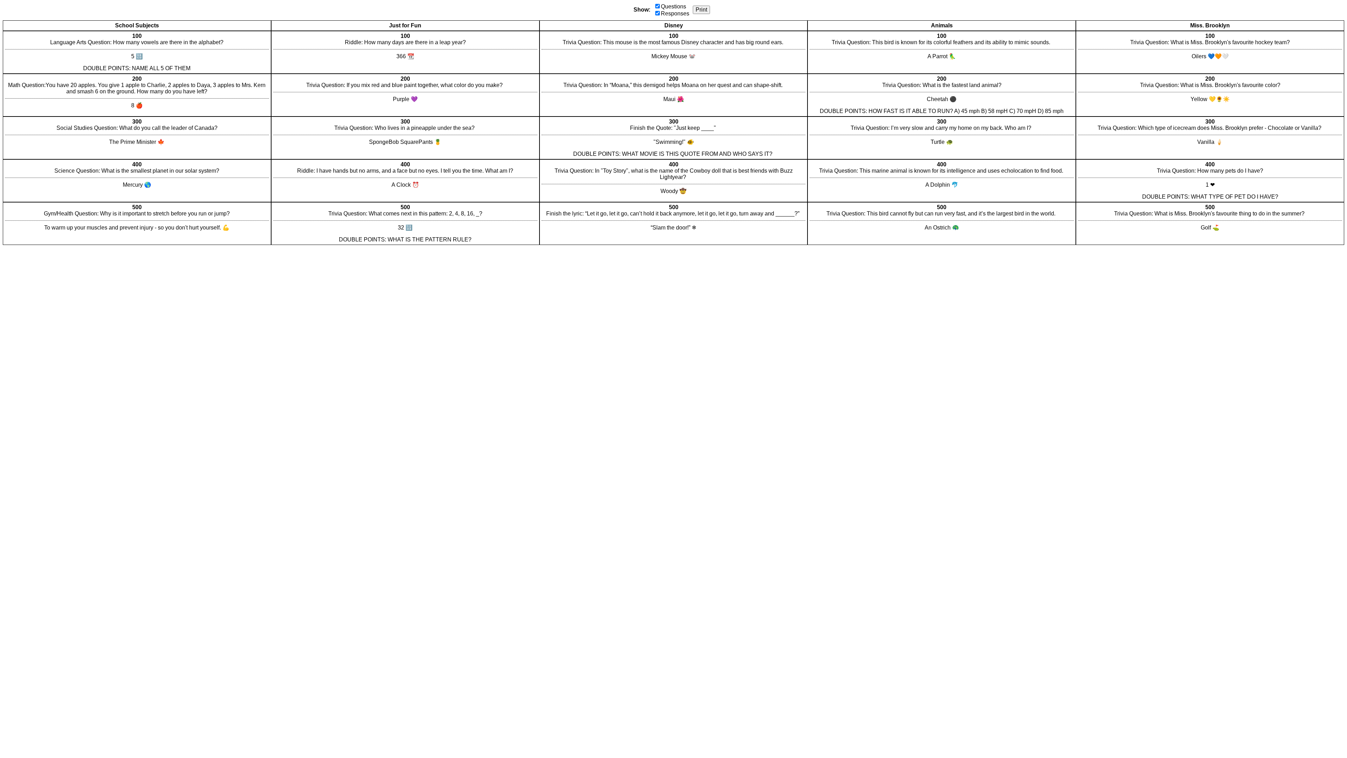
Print (701, 10)
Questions (673, 6)
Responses (675, 13)
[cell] (137, 52)
